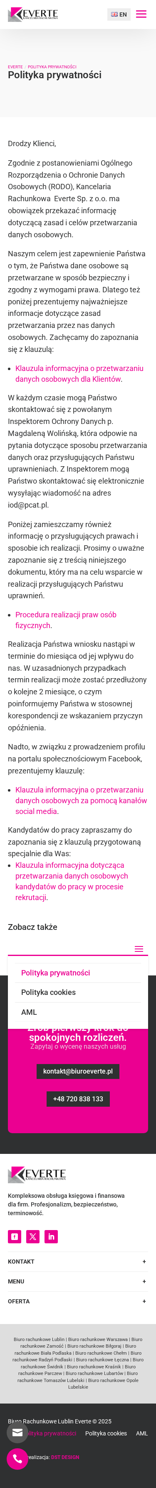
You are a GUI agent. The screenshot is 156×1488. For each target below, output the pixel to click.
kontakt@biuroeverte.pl (78, 1071)
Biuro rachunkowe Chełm (100, 1353)
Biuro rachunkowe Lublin (39, 1339)
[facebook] (14, 1236)
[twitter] (33, 1236)
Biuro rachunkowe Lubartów (93, 1373)
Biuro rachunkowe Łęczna (102, 1360)
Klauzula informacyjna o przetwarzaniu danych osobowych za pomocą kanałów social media (81, 800)
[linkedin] (51, 1236)
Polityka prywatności (55, 972)
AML (29, 1012)
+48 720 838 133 (78, 1099)
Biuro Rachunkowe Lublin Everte (49, 1421)
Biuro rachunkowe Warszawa (98, 1339)
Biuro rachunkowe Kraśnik (93, 1367)
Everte (15, 67)
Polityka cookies (48, 992)
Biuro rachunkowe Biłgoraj (93, 1346)
